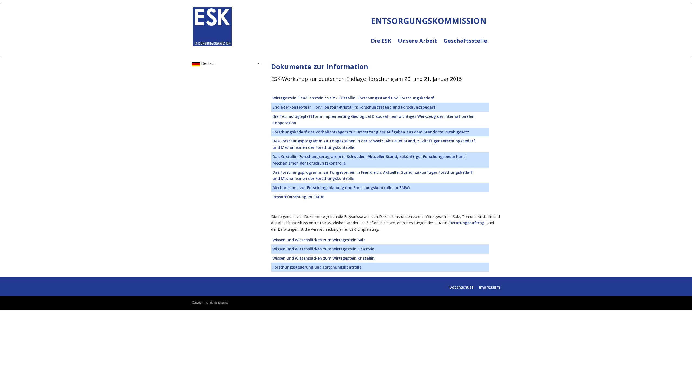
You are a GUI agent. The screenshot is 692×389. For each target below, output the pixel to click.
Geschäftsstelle (465, 41)
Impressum (489, 287)
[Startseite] (212, 25)
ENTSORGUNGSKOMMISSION (241, 51)
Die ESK (384, 44)
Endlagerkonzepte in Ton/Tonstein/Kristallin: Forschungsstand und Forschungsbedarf (353, 107)
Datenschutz (461, 287)
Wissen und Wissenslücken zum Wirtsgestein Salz (318, 239)
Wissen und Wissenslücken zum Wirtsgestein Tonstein (323, 248)
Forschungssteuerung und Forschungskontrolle (316, 267)
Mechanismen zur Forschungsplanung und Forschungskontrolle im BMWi (341, 187)
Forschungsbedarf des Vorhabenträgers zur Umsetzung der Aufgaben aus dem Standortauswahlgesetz (370, 132)
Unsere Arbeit (421, 44)
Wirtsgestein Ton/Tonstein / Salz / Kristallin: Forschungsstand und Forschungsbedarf (353, 97)
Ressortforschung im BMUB (298, 196)
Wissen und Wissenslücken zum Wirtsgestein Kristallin (323, 258)
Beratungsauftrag (467, 222)
